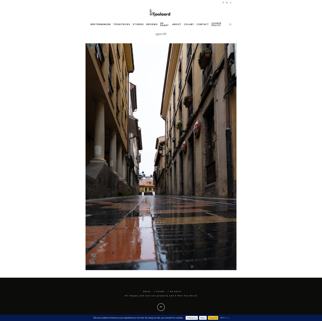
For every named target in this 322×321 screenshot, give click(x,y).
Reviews (152, 24)
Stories (138, 24)
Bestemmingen (101, 24)
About (176, 24)
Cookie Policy (216, 24)
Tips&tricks (121, 24)
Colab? (189, 24)
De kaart (164, 24)
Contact (203, 24)
